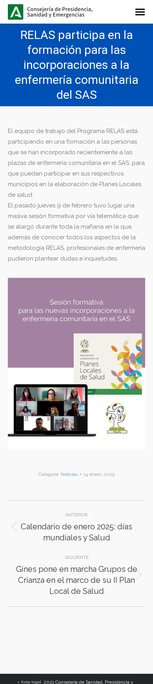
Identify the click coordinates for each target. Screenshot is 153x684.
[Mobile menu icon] (140, 12)
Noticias (69, 474)
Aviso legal (31, 682)
